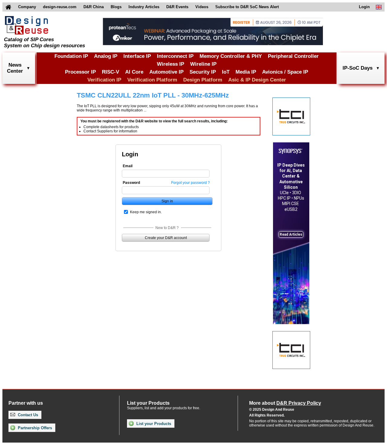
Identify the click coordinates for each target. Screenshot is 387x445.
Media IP (246, 72)
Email (127, 166)
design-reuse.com (59, 7)
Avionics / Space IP (285, 72)
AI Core (134, 72)
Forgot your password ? (190, 183)
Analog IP (105, 56)
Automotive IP (166, 72)
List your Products (153, 423)
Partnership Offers (34, 428)
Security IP (203, 72)
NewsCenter (15, 68)
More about (285, 403)
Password (131, 183)
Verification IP (104, 80)
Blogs (116, 7)
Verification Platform (152, 80)
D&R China (93, 7)
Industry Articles (143, 7)
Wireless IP (170, 64)
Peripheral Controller (293, 56)
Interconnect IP (175, 56)
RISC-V (110, 72)
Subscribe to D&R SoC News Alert (247, 7)
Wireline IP (203, 64)
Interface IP (137, 56)
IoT (225, 72)
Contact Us (27, 415)
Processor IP (80, 72)
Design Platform (202, 80)
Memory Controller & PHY (231, 56)
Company (27, 7)
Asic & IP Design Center (257, 80)
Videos (201, 7)
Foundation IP (71, 56)
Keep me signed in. (146, 212)
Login (364, 7)
